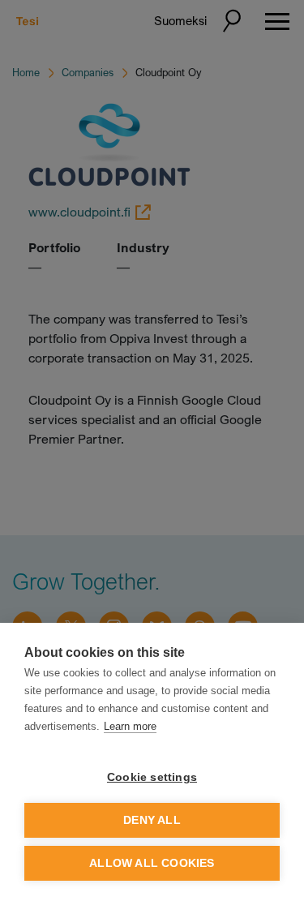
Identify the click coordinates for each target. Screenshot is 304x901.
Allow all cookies (151, 863)
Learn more (130, 726)
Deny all (152, 820)
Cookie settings (152, 777)
